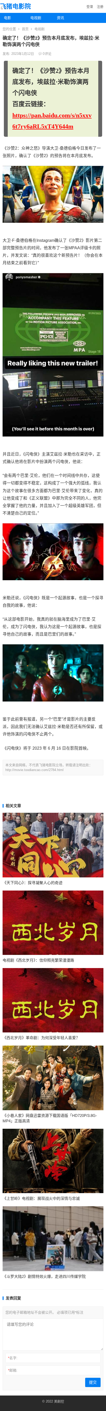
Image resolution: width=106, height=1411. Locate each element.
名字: (12, 1358)
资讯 (60, 18)
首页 (25, 29)
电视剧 (35, 18)
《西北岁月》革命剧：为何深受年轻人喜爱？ (41, 1038)
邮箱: (12, 1370)
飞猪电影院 (15, 6)
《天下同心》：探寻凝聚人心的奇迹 (33, 882)
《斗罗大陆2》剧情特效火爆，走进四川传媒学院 (44, 1276)
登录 (89, 6)
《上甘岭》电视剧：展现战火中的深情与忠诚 (41, 1198)
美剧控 (59, 1401)
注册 (100, 6)
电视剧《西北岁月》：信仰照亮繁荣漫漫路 (38, 960)
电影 (7, 18)
